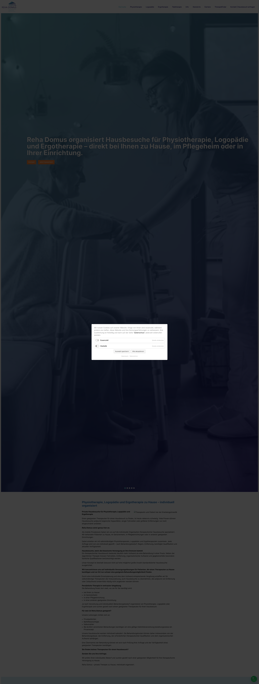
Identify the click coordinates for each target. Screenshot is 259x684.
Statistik (103, 346)
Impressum (124, 356)
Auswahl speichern (122, 351)
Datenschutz (139, 333)
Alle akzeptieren (138, 351)
